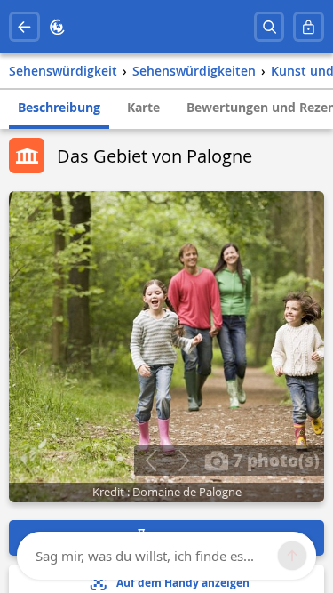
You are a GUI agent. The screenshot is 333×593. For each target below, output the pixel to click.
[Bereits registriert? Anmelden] (308, 27)
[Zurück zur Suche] (24, 27)
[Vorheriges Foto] (150, 460)
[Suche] (269, 27)
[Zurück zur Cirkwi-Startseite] (57, 27)
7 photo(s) (274, 459)
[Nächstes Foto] (183, 460)
